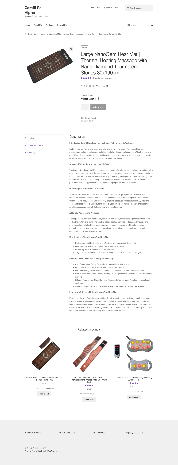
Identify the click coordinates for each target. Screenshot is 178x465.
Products (49, 25)
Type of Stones (87, 95)
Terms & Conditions (66, 432)
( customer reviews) (102, 78)
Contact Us (62, 25)
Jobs (99, 7)
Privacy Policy (31, 451)
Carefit (36, 34)
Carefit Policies (98, 432)
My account (108, 7)
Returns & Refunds (33, 432)
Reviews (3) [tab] (30, 152)
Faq (116, 7)
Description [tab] (29, 138)
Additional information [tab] (34, 145)
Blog (92, 7)
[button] (71, 49)
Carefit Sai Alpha (34, 10)
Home (27, 25)
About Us (38, 25)
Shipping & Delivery (134, 432)
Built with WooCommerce (49, 451)
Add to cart (98, 107)
